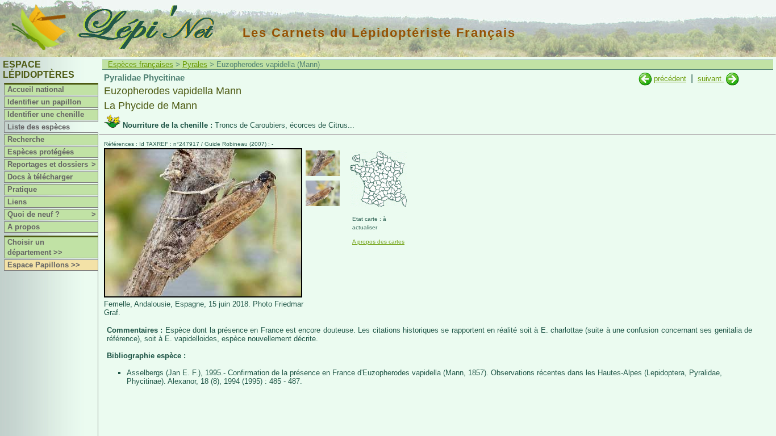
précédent (670, 78)
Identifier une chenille (45, 114)
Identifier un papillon (44, 102)
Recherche (25, 139)
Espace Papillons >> (43, 265)
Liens (17, 202)
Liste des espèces (38, 127)
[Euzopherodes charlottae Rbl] (645, 78)
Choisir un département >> (34, 247)
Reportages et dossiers (51, 164)
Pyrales (194, 64)
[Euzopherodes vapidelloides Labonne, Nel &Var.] (732, 78)
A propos (23, 227)
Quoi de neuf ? (51, 214)
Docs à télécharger (40, 177)
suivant (711, 78)
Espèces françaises (140, 64)
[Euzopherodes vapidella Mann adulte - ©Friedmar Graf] (322, 163)
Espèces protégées (40, 152)
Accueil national (35, 89)
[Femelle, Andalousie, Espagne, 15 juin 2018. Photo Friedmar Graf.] (203, 295)
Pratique (22, 189)
